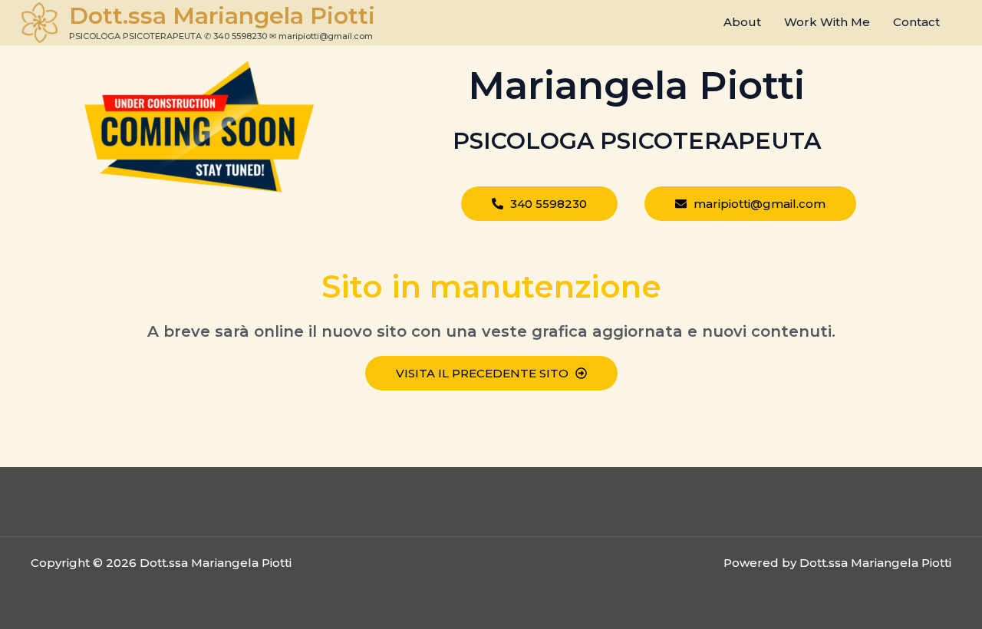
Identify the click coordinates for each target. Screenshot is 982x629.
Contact (916, 22)
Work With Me (827, 22)
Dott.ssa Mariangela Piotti (222, 16)
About (742, 22)
